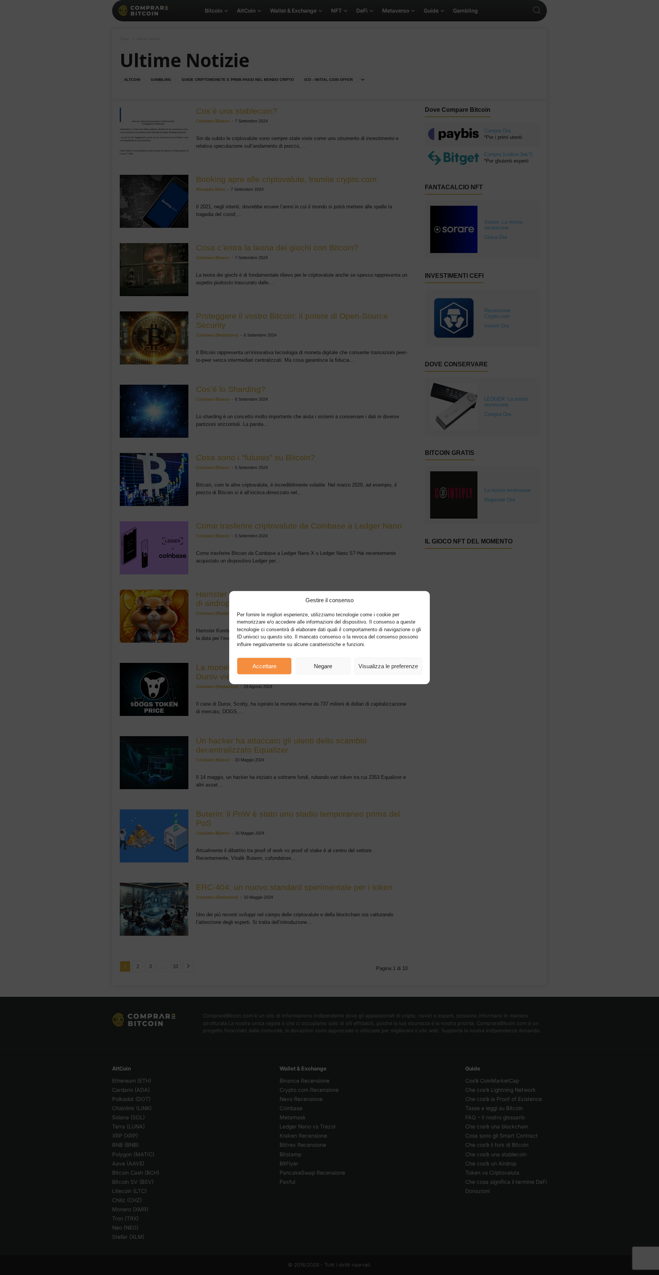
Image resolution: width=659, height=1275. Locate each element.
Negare (323, 665)
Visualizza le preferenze (388, 665)
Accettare (264, 665)
